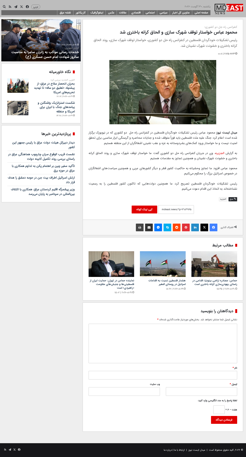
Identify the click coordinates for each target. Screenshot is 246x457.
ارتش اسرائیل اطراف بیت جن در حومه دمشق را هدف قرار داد (41, 180)
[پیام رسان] (158, 227)
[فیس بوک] (213, 227)
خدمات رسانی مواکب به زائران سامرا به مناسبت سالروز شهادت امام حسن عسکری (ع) (45, 53)
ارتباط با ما (179, 450)
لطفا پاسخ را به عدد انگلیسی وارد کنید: (217, 401)
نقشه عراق (65, 13)
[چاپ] (140, 227)
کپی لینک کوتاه (144, 209)
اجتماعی (150, 13)
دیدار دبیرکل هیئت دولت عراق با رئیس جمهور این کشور (43, 145)
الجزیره (219, 153)
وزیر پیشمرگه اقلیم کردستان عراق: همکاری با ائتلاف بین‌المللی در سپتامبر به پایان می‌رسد (43, 191)
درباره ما (168, 450)
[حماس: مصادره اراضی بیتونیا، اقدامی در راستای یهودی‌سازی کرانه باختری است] (214, 264)
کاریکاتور (81, 13)
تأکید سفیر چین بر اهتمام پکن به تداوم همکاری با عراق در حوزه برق (43, 168)
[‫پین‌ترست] (186, 227)
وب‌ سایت (155, 384)
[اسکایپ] (167, 227)
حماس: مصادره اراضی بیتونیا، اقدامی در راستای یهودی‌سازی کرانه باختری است (214, 282)
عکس (111, 13)
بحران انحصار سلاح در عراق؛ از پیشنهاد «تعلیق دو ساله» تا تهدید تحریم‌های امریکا (54, 86)
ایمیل (233, 384)
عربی (35, 7)
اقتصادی (136, 13)
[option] (41, 40)
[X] (204, 227)
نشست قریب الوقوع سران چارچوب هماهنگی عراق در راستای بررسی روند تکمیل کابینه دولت (41, 156)
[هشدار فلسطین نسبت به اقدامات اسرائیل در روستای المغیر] (163, 264)
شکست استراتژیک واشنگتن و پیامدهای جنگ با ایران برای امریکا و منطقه (56, 107)
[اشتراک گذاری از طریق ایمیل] (149, 227)
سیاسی (163, 13)
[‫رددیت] (176, 227)
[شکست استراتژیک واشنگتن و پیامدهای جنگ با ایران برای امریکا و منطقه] (17, 108)
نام (235, 368)
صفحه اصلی (201, 13)
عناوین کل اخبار (181, 13)
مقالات (122, 13)
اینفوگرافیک (96, 13)
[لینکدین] (195, 227)
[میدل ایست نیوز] (229, 9)
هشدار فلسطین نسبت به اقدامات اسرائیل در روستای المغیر (167, 282)
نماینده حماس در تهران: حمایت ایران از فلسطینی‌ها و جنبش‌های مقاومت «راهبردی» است (112, 284)
